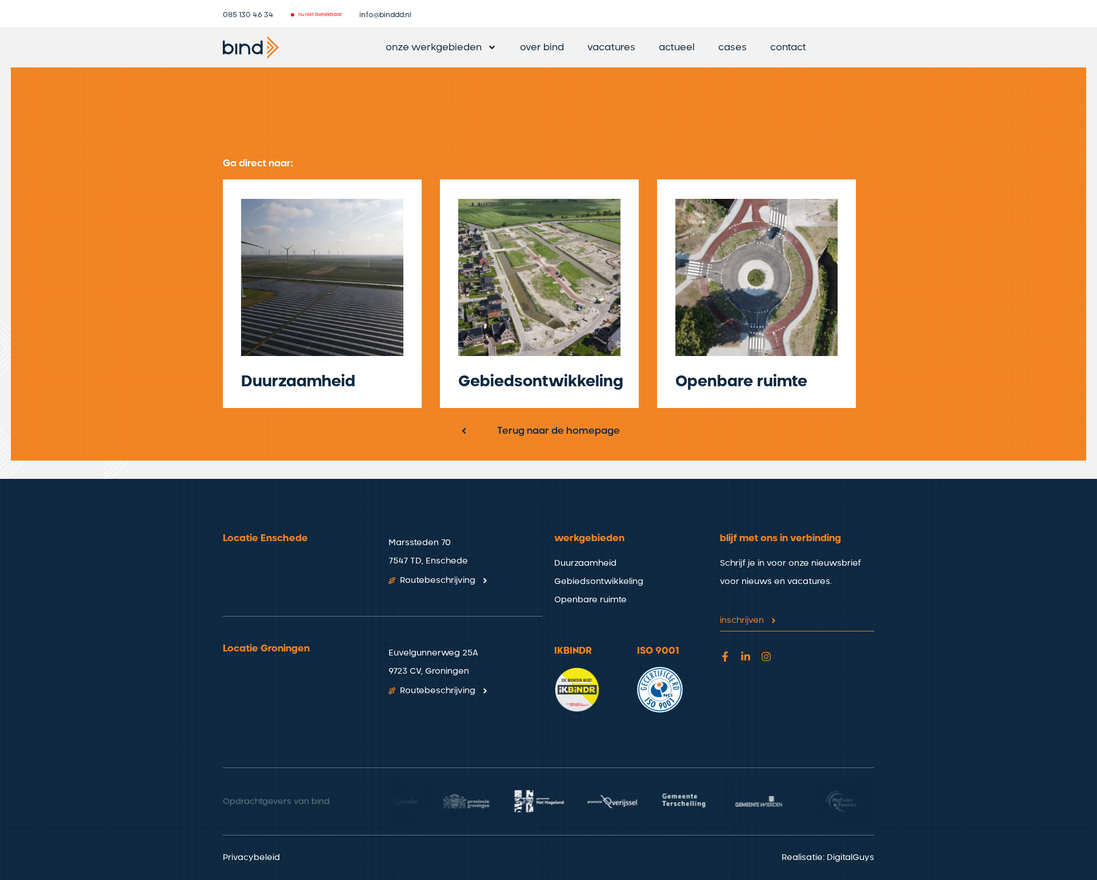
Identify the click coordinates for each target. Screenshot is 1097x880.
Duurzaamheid (298, 381)
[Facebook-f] (725, 656)
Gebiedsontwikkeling (540, 381)
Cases (732, 47)
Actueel (677, 47)
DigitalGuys (850, 858)
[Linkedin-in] (745, 656)
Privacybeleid (251, 858)
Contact (788, 47)
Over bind (542, 47)
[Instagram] (766, 656)
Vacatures (611, 47)
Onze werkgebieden (434, 47)
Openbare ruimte (741, 381)
